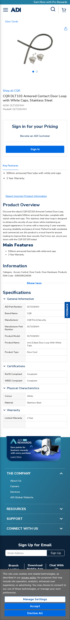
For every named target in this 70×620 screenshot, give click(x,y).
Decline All (35, 613)
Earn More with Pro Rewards (43, 2)
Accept (35, 606)
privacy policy (28, 577)
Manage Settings (35, 599)
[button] (67, 310)
